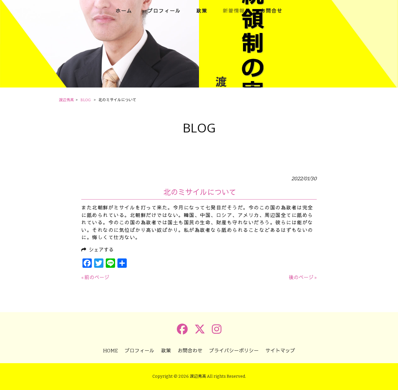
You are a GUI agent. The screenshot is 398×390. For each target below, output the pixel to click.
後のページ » (303, 277)
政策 (166, 351)
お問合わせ (190, 351)
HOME (110, 351)
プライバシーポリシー (234, 351)
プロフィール (139, 351)
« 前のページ (95, 277)
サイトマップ (280, 351)
